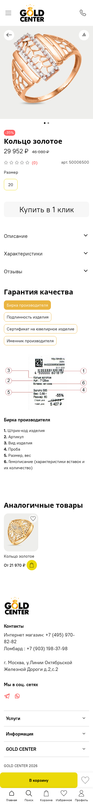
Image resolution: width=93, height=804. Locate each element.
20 (10, 184)
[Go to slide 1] (44, 123)
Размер (11, 172)
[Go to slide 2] (48, 123)
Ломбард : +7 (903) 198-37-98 (36, 648)
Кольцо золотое (19, 556)
